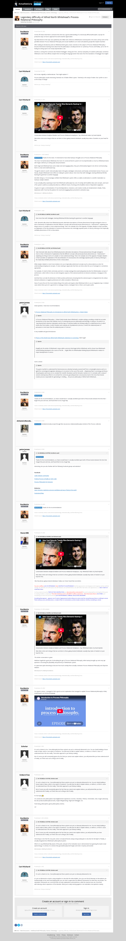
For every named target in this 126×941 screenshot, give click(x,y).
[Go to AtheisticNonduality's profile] (24, 429)
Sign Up (109, 3)
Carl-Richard (24, 71)
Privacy (64, 935)
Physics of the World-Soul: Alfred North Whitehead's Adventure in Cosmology (57, 338)
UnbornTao (24, 775)
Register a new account (39, 914)
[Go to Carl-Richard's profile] (24, 79)
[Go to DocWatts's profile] (17, 18)
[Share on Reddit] (21, 925)
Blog (48, 9)
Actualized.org (51, 935)
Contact (76, 935)
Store (55, 9)
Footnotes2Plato (39, 493)
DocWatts (29, 22)
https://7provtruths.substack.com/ (51, 62)
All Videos (39, 9)
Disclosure (70, 935)
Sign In (101, 3)
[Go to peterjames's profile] (24, 310)
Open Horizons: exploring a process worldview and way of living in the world (55, 490)
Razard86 (24, 533)
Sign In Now (86, 914)
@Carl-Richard (38, 158)
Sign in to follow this (95, 17)
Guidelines (28, 9)
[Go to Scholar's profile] (24, 754)
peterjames (24, 302)
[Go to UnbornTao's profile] (24, 782)
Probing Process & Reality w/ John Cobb (45, 479)
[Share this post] (108, 31)
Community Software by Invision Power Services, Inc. (63, 938)
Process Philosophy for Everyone (43, 482)
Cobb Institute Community (41, 475)
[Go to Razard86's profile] (24, 541)
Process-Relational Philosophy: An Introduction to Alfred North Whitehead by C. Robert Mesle (61, 312)
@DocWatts (38, 424)
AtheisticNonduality (26, 421)
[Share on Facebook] (16, 925)
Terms (58, 935)
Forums (17, 9)
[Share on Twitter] (18, 925)
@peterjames (38, 395)
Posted (39, 31)
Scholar (24, 746)
